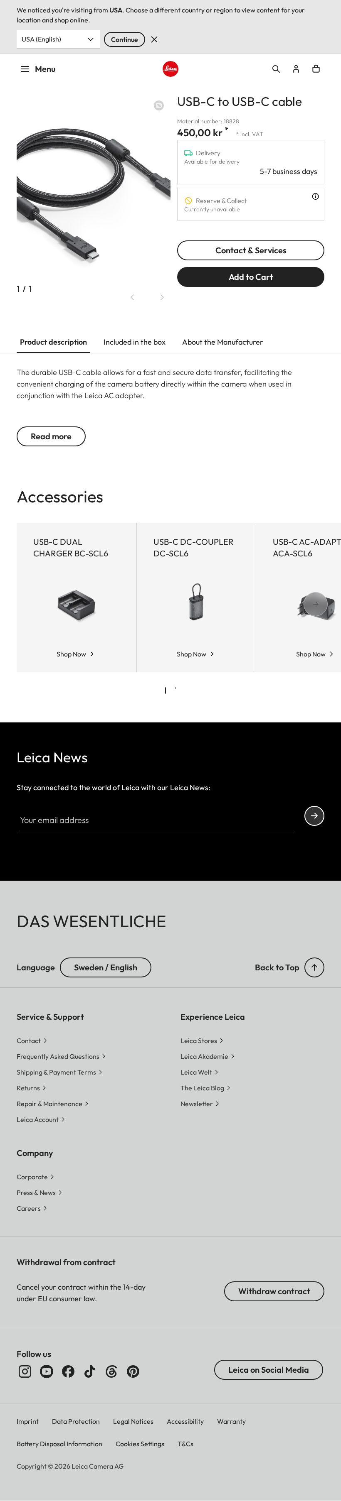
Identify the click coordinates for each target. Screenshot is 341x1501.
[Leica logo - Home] (170, 68)
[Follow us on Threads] (111, 1371)
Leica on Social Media (268, 1369)
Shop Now (71, 654)
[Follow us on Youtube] (46, 1371)
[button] (314, 967)
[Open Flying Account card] (296, 69)
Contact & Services (251, 250)
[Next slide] (162, 297)
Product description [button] (53, 342)
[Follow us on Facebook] (68, 1371)
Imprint (28, 1421)
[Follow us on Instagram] (25, 1371)
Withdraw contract (274, 1291)
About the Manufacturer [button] (222, 342)
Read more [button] (51, 436)
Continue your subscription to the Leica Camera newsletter (314, 816)
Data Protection (76, 1421)
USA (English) (41, 39)
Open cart (316, 69)
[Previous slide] (132, 297)
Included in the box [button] (135, 342)
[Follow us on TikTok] (90, 1371)
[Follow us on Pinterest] (133, 1371)
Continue (124, 39)
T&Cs (185, 1444)
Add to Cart (251, 277)
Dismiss (154, 39)
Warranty (231, 1421)
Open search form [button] (276, 69)
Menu (45, 69)
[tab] (165, 690)
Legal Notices (133, 1421)
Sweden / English (105, 967)
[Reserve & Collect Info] (315, 196)
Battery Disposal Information (59, 1444)
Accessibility (185, 1421)
